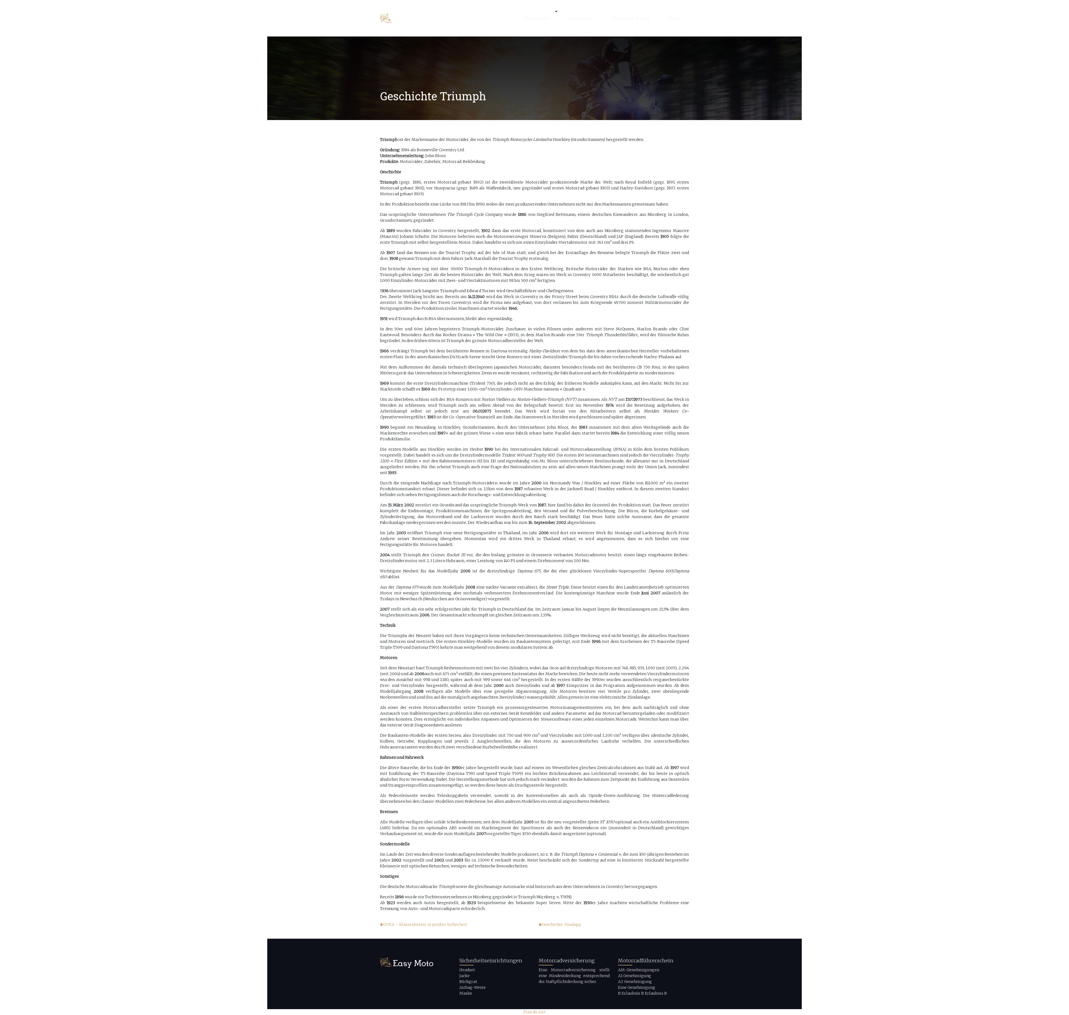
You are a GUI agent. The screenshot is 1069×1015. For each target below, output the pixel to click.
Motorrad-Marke (631, 18)
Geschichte (581, 18)
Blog (674, 18)
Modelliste (537, 18)
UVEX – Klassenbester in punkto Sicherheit (425, 924)
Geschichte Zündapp (561, 924)
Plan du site (534, 1011)
